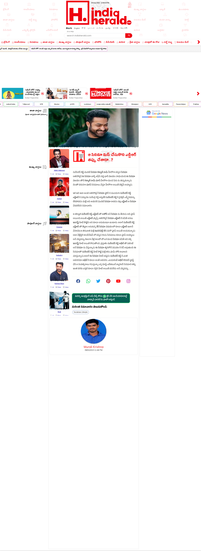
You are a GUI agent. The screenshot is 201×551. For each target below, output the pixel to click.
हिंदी (83, 28)
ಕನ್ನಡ (99, 28)
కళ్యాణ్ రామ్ (102, 172)
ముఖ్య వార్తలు (35, 167)
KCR (145, 104)
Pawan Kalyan (176, 104)
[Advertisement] (100, 69)
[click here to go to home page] (99, 24)
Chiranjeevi (130, 104)
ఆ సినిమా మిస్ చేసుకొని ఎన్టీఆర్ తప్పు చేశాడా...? (112, 157)
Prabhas (191, 104)
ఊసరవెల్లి (99, 231)
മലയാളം (70, 31)
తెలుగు (69, 28)
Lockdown (82, 104)
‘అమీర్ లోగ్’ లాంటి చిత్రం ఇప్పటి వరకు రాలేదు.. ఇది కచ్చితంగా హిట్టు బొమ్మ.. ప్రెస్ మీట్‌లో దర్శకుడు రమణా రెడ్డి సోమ (64, 49)
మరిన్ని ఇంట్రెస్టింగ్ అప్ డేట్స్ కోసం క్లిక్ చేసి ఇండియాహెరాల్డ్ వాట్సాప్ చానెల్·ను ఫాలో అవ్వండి (101, 298)
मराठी (115, 28)
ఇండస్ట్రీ (76, 222)
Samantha (160, 104)
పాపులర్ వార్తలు (34, 224)
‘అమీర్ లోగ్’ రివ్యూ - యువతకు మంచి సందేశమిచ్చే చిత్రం (32, 92)
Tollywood (21, 104)
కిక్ (97, 227)
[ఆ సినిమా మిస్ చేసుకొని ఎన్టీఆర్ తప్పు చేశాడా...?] (94, 147)
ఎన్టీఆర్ (76, 197)
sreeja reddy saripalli (99, 104)
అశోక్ (104, 214)
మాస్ (98, 181)
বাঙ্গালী (123, 28)
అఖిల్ (121, 243)
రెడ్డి (82, 172)
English (77, 28)
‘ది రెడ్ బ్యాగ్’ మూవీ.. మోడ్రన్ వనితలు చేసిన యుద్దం (75, 92)
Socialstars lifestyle (80, 312)
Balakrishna (115, 104)
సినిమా (94, 172)
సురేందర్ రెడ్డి (125, 193)
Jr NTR (67, 104)
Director (52, 104)
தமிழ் (108, 28)
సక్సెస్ (121, 185)
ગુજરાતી (90, 28)
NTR (36, 104)
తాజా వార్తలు (35, 111)
